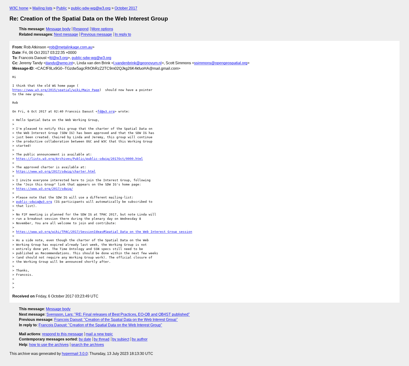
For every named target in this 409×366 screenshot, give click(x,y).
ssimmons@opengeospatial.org (220, 63)
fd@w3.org (58, 58)
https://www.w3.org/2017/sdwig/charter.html (56, 171)
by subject (120, 339)
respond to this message (62, 334)
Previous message (96, 34)
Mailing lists (42, 8)
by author (139, 339)
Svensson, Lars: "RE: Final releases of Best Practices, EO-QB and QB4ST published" (118, 314)
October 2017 (126, 8)
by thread (101, 339)
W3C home (18, 8)
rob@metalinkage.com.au (70, 47)
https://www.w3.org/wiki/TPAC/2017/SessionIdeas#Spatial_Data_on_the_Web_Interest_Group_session (104, 231)
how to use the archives (49, 345)
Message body (58, 29)
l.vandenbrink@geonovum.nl (137, 63)
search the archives (87, 345)
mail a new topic (99, 334)
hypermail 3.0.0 (75, 354)
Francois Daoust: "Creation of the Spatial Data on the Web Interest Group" (116, 320)
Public (61, 8)
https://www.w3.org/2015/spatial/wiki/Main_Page (55, 90)
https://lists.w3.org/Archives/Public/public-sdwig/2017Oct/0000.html (79, 158)
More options (102, 29)
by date (85, 339)
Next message (66, 34)
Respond (81, 29)
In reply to (123, 34)
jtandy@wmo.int (59, 63)
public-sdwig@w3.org (34, 201)
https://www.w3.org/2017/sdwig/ (44, 188)
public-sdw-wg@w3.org (91, 8)
